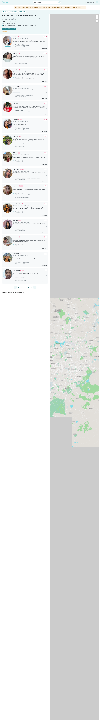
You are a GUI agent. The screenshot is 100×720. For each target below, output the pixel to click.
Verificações (14, 11)
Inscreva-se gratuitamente (9, 28)
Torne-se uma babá (89, 2)
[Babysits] (5, 2)
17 (31, 287)
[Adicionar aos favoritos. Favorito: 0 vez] (46, 270)
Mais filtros (22, 11)
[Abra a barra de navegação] (97, 2)
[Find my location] (97, 21)
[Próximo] (34, 287)
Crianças (6, 11)
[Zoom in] (97, 16)
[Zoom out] (97, 18)
